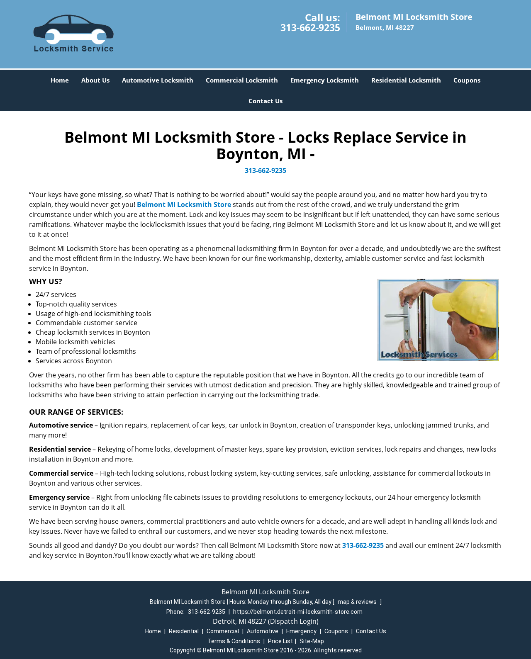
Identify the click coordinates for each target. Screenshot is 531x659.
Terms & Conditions (233, 641)
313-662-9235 (310, 27)
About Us (95, 80)
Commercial (223, 631)
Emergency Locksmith (324, 80)
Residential (184, 631)
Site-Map (312, 641)
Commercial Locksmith (242, 80)
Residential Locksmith (406, 80)
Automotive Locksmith (157, 80)
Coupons (466, 80)
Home (60, 80)
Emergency (301, 631)
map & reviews (358, 601)
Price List (280, 641)
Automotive (262, 631)
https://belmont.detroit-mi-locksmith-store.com (298, 611)
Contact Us (265, 101)
